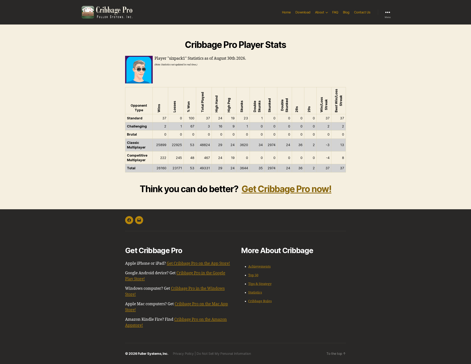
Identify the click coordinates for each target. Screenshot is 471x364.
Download (302, 12)
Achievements (259, 267)
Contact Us (362, 12)
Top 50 (253, 275)
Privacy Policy (183, 354)
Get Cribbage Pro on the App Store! (198, 263)
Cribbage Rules (260, 301)
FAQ (335, 12)
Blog (346, 12)
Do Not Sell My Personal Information (223, 354)
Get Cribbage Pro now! (286, 188)
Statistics (255, 292)
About (319, 12)
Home (286, 12)
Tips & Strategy (260, 284)
